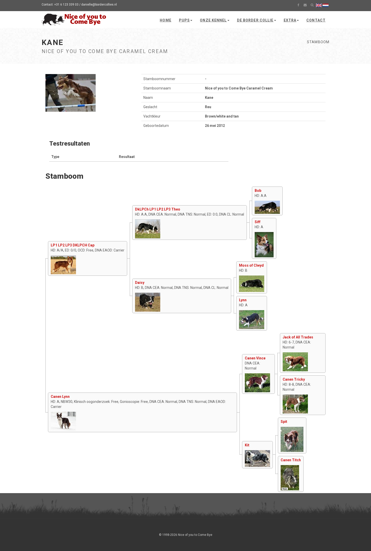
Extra (290, 20)
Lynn (243, 300)
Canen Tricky (294, 379)
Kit (247, 445)
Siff (257, 222)
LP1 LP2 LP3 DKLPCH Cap (72, 245)
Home (165, 20)
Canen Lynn (60, 397)
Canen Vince (255, 358)
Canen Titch (291, 460)
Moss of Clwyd (251, 265)
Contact (316, 20)
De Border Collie (255, 20)
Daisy (139, 283)
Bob (258, 191)
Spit (284, 422)
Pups (184, 20)
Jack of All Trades (298, 337)
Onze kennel (213, 20)
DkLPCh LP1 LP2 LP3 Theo (157, 209)
